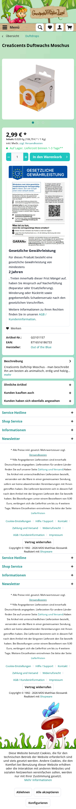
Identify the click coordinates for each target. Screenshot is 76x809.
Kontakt (62, 521)
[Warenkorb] (69, 27)
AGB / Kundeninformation (29, 535)
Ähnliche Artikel (15, 384)
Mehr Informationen (38, 780)
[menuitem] (10, 27)
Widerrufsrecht (52, 528)
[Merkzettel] (50, 27)
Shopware (46, 551)
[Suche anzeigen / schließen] (40, 27)
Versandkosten (38, 455)
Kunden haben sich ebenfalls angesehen (32, 401)
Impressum (56, 535)
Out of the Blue (41, 347)
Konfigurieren (38, 803)
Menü (14, 27)
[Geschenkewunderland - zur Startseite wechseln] (38, 14)
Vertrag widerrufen (38, 542)
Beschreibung (13, 361)
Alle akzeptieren (47, 792)
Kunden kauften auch (19, 393)
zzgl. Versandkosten (31, 143)
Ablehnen (23, 792)
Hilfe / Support (44, 521)
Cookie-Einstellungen (18, 521)
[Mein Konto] (60, 27)
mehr (7, 375)
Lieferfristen (38, 513)
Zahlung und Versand (50, 469)
